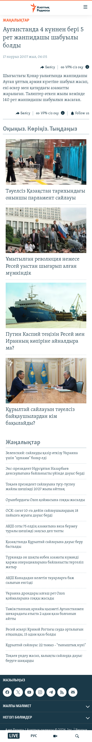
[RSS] (61, 692)
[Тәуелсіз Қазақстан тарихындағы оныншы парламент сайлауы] (46, 162)
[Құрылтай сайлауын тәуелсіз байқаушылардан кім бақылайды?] (46, 380)
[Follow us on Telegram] (50, 692)
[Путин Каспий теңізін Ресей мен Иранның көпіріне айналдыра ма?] (46, 305)
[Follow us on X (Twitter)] (18, 692)
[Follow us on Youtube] (29, 692)
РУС (34, 736)
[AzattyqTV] (55, 736)
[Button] (47, 67)
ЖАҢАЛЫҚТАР (16, 20)
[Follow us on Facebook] (7, 692)
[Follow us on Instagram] (40, 692)
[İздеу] (77, 736)
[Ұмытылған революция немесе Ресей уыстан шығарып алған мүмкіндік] (46, 230)
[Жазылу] (72, 692)
